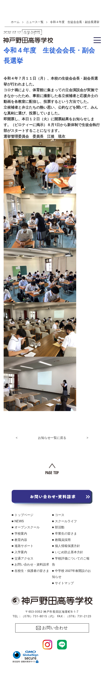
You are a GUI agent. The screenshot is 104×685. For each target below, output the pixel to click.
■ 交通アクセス (22, 558)
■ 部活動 (58, 527)
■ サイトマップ (63, 583)
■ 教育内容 (19, 539)
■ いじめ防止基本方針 (67, 552)
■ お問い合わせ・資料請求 (30, 564)
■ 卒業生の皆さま (64, 533)
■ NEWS (18, 521)
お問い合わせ (55, 628)
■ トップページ (22, 514)
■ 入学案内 (19, 552)
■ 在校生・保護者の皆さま (30, 570)
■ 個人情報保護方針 (66, 545)
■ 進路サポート (22, 545)
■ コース (58, 514)
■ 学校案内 (19, 533)
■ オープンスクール (26, 527)
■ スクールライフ (64, 521)
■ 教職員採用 (61, 539)
